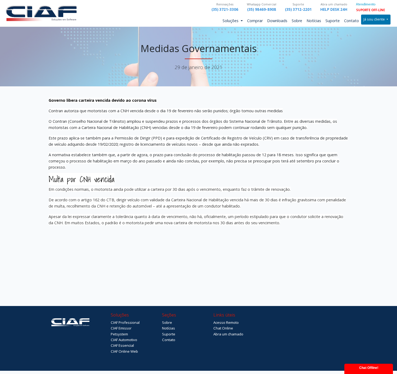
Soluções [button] (231, 20)
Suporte (332, 20)
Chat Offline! (368, 368)
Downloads (277, 20)
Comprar (255, 20)
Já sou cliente (375, 19)
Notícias (314, 20)
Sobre (297, 20)
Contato (351, 20)
